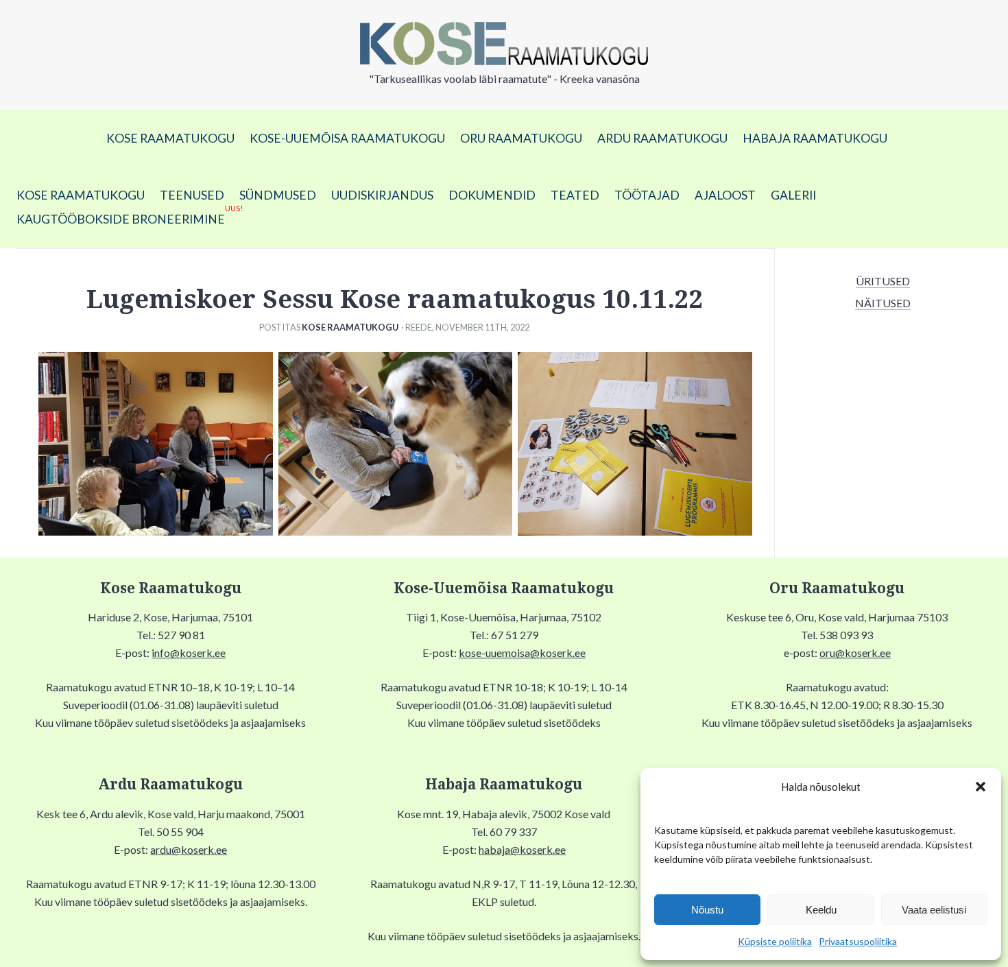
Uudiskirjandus (382, 195)
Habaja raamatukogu (815, 138)
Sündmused (277, 195)
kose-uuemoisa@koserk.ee (522, 652)
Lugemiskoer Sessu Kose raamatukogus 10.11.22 (395, 299)
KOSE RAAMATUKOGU (170, 138)
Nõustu (707, 910)
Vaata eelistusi (934, 910)
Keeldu (821, 910)
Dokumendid (492, 195)
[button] (980, 786)
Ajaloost (725, 195)
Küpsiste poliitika (775, 941)
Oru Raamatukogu (521, 138)
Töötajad (647, 195)
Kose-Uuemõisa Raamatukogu (347, 138)
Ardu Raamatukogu (662, 138)
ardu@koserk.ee (188, 849)
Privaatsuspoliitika (858, 941)
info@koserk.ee (189, 652)
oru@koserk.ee (855, 652)
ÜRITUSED (883, 280)
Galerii (793, 195)
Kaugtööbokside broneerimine (129, 216)
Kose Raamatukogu (350, 327)
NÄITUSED (883, 302)
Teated (575, 195)
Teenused (192, 195)
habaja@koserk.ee (522, 849)
